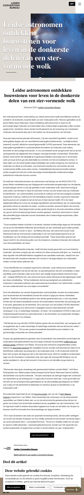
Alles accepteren (14, 487)
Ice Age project (40, 394)
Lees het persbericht (40, 435)
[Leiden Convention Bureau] (7, 448)
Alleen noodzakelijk (37, 487)
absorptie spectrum (21, 348)
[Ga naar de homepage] (11, 5)
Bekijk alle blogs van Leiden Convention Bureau (33, 455)
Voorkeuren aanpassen (63, 487)
